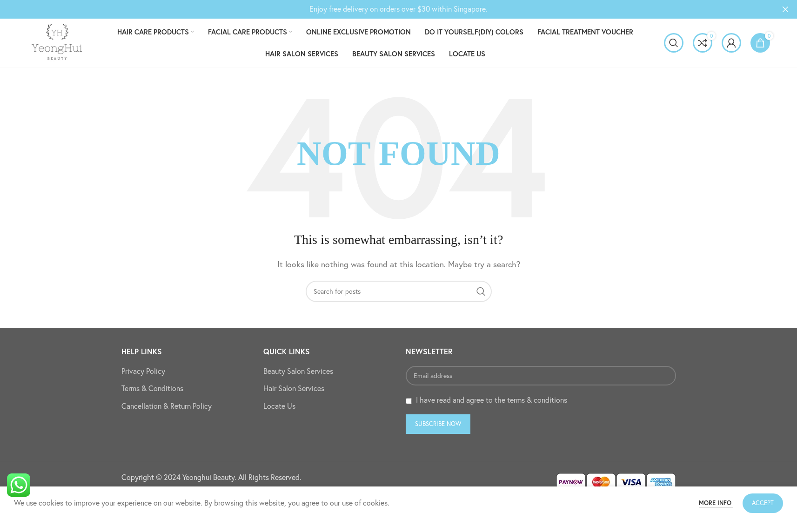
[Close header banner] (785, 9)
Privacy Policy (143, 371)
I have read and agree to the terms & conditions (491, 400)
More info (716, 503)
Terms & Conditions (152, 388)
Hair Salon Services (293, 388)
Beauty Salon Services (298, 371)
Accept (763, 502)
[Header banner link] (398, 9)
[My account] (731, 43)
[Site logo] (57, 42)
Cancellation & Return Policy (166, 406)
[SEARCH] (481, 291)
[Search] (673, 43)
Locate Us (279, 406)
